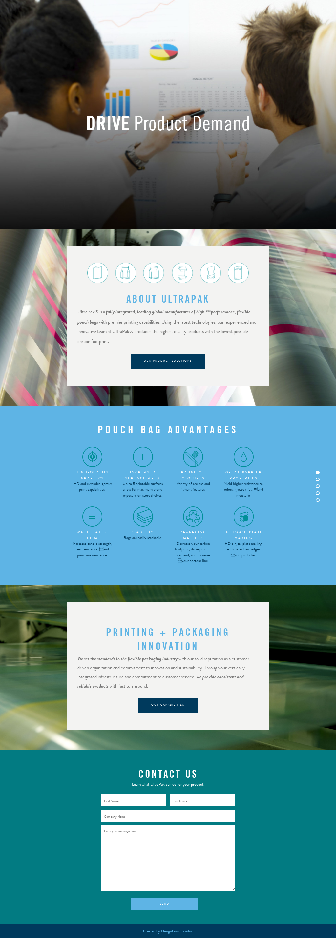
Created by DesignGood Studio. (168, 931)
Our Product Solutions (168, 361)
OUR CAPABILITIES (167, 705)
